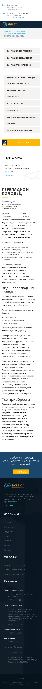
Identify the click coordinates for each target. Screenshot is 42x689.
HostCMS (21, 679)
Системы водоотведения (15, 33)
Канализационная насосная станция (21, 120)
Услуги (6, 536)
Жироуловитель (15, 103)
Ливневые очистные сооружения (16, 93)
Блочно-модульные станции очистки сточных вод (21, 80)
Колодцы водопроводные (20, 130)
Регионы (7, 550)
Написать (9, 176)
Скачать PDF (23, 142)
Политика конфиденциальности (15, 683)
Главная (7, 31)
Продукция (20, 31)
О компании (9, 527)
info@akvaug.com (14, 9)
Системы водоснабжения (19, 58)
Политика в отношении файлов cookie (25, 683)
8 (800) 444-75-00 (14, 7)
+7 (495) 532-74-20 (15, 624)
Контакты (8, 541)
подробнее (9, 505)
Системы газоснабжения (19, 65)
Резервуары (12, 110)
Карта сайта (9, 545)
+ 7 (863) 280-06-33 (15, 17)
